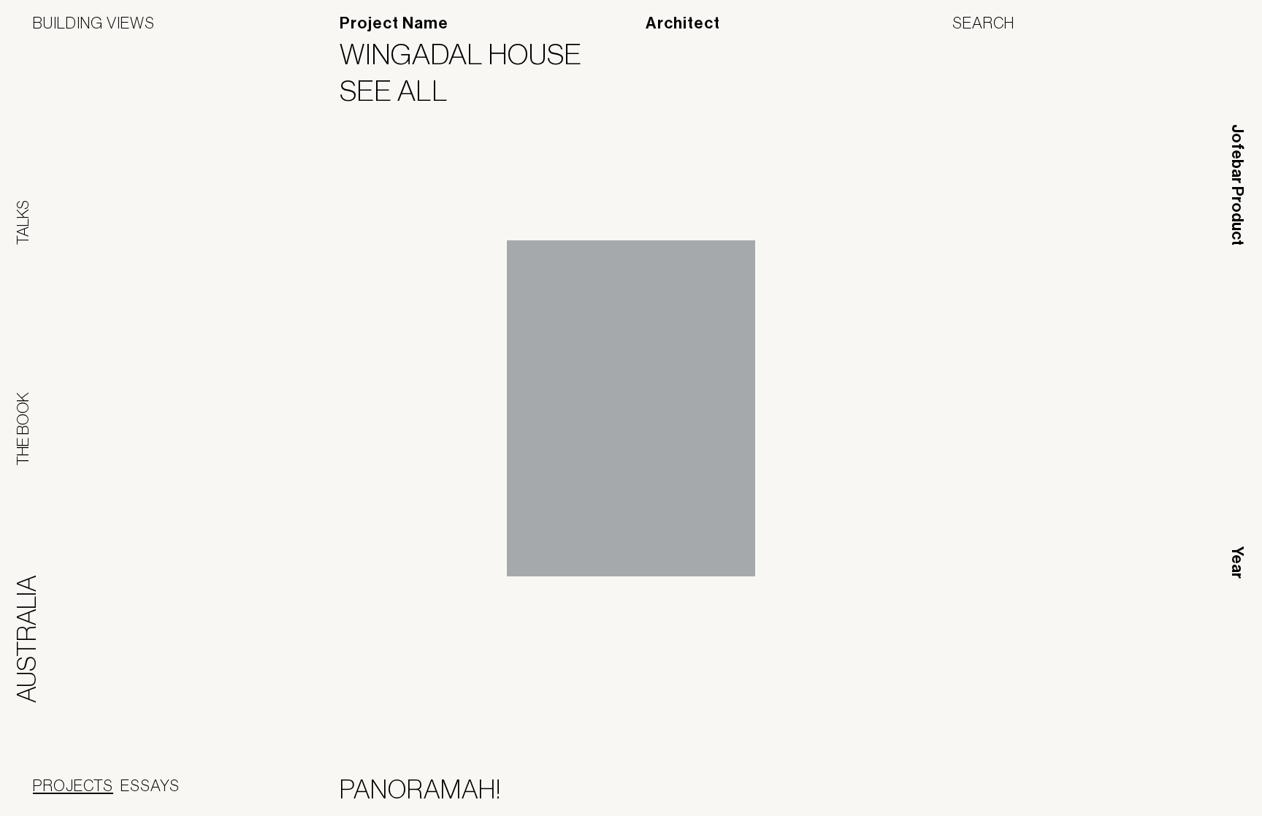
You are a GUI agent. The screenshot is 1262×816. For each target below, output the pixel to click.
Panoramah (1097, 792)
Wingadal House (470, 54)
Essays (150, 785)
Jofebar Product (1237, 184)
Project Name (394, 23)
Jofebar (1190, 787)
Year (1237, 562)
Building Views (94, 22)
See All (403, 91)
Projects (73, 785)
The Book (22, 428)
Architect (683, 23)
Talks (22, 222)
